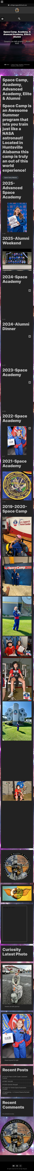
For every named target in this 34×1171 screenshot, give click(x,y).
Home (7, 64)
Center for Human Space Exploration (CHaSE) (14, 1088)
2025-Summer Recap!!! (11, 1084)
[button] (30, 290)
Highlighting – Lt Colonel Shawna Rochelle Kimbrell (15, 1092)
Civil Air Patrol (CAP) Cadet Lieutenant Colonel (14, 1077)
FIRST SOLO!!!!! (8, 1081)
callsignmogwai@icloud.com (18, 5)
